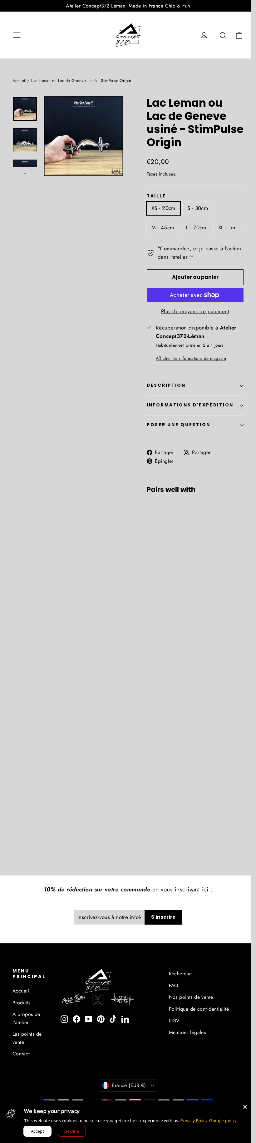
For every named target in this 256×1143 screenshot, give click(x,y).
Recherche (180, 973)
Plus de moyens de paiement (195, 311)
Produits (21, 1002)
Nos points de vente (191, 997)
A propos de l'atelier (26, 1018)
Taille (156, 196)
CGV (174, 1020)
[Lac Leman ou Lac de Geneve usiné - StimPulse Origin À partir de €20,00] (155, 565)
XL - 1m (226, 227)
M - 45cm (162, 227)
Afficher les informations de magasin (191, 358)
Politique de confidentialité (199, 1009)
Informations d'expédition (190, 405)
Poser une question (178, 425)
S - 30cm (197, 208)
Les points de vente (27, 1037)
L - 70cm (196, 227)
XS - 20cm (163, 208)
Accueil (19, 81)
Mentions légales (187, 1032)
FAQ (173, 985)
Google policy (223, 1120)
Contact (21, 1053)
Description (166, 385)
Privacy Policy (194, 1120)
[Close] (245, 1107)
